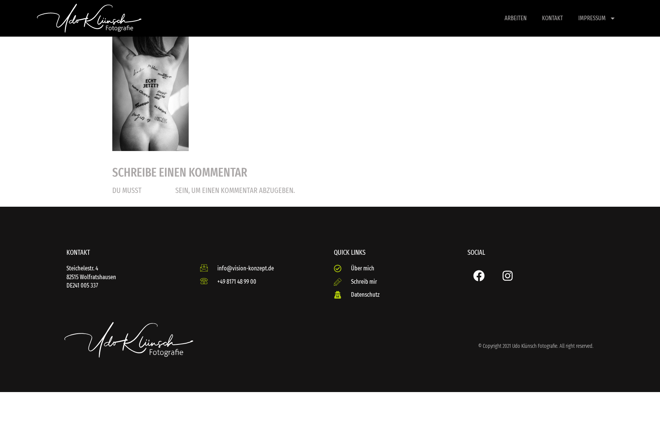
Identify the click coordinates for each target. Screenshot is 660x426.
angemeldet (158, 191)
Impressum (592, 18)
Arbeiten (516, 18)
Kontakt (552, 18)
